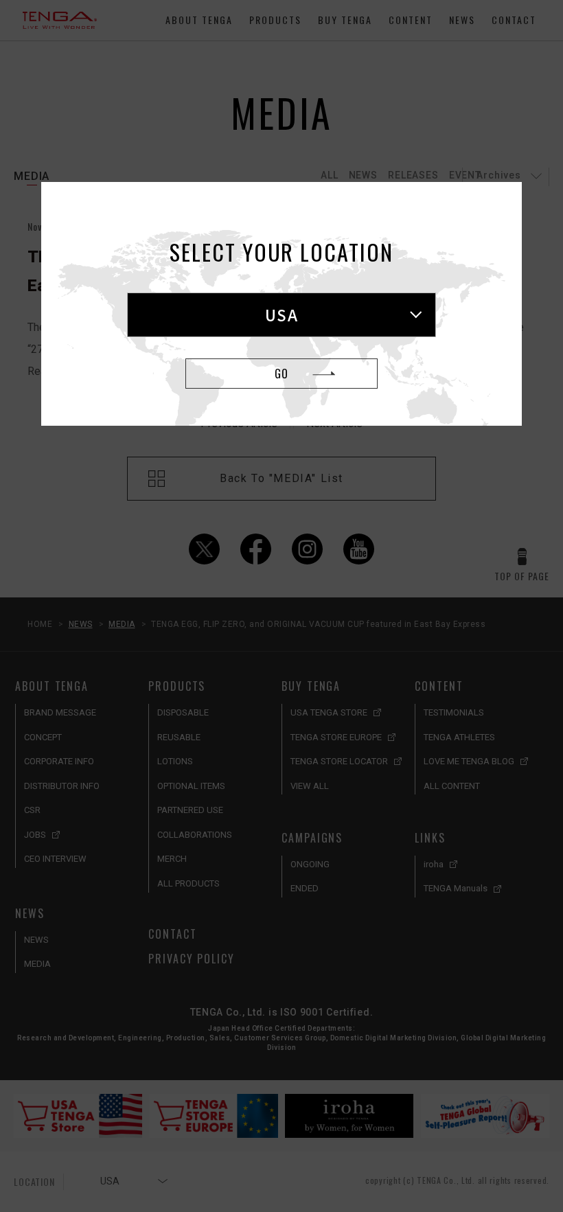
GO (281, 373)
